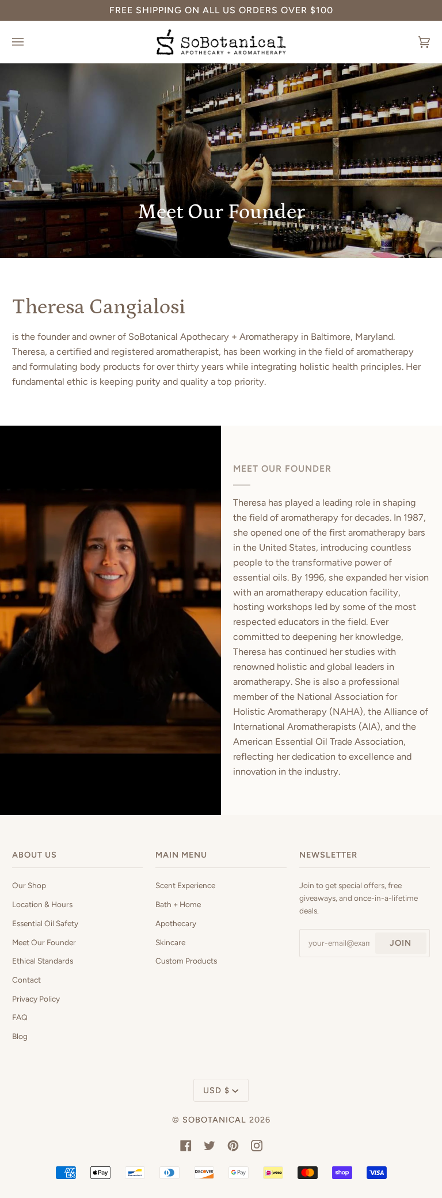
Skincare (170, 942)
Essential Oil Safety (45, 923)
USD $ (216, 1090)
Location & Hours (42, 904)
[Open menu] (29, 42)
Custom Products (186, 960)
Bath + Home (178, 904)
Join (400, 943)
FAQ (20, 1017)
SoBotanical (214, 1119)
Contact (26, 979)
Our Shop (29, 885)
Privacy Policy (36, 998)
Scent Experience (185, 885)
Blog (20, 1036)
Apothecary (175, 923)
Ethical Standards (42, 960)
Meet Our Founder (44, 942)
